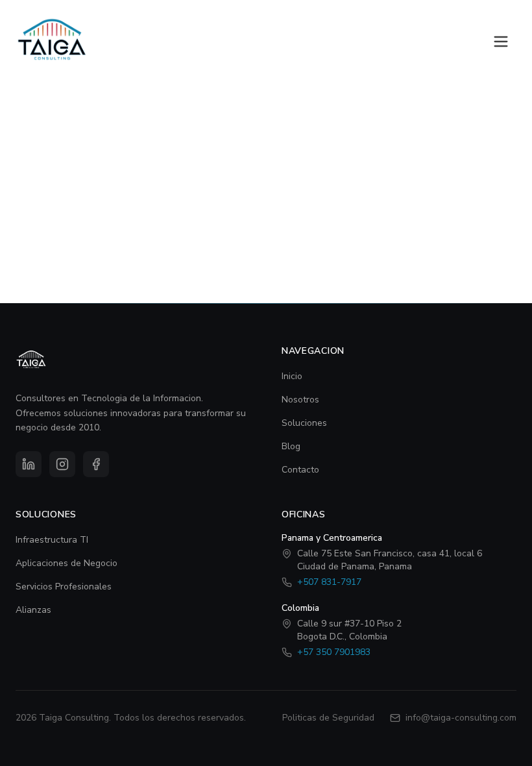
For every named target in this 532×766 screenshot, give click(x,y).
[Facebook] (96, 464)
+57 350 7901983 (333, 652)
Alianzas (33, 610)
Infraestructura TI (52, 540)
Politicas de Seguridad (328, 717)
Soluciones (304, 423)
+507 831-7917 (329, 582)
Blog (291, 446)
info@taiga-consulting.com (460, 717)
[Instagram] (62, 464)
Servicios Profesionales (64, 586)
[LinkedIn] (29, 464)
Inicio (292, 376)
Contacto (300, 469)
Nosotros (300, 399)
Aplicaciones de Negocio (66, 563)
